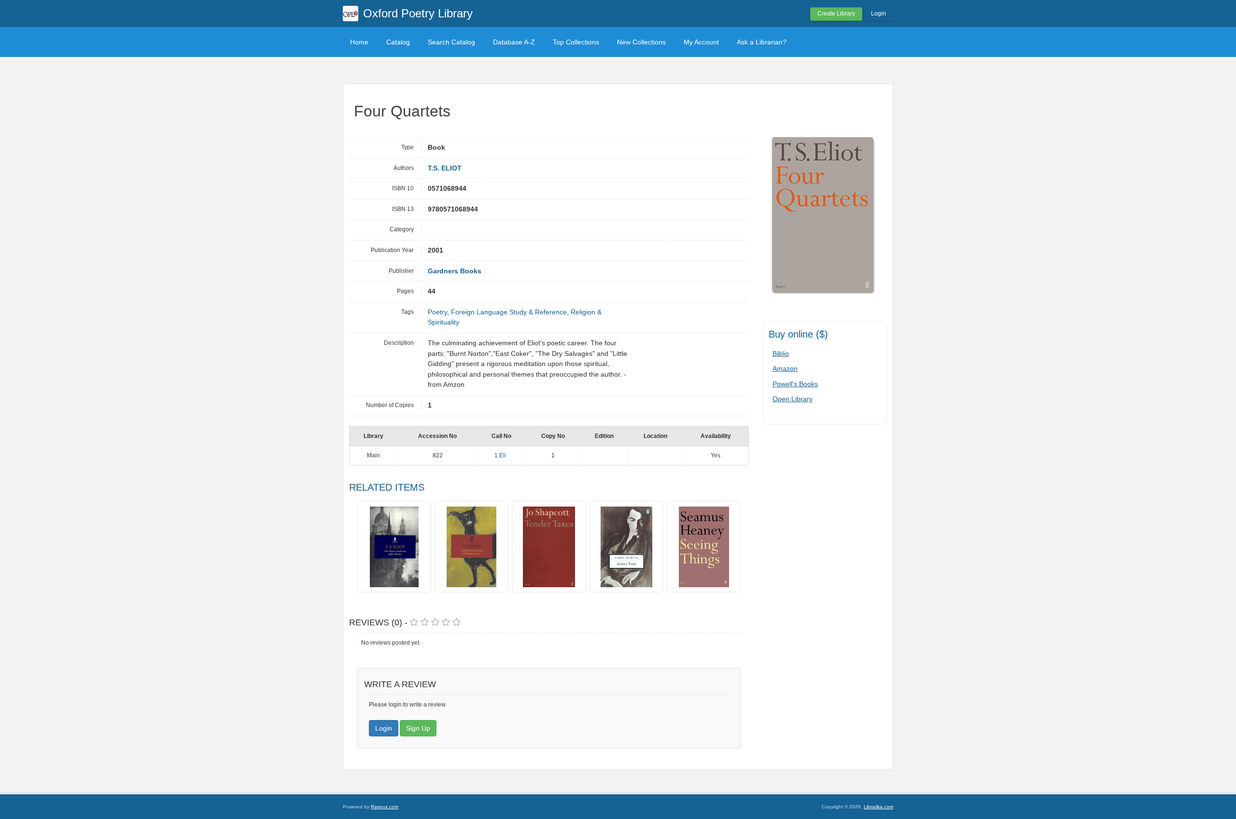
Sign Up (418, 728)
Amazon (785, 368)
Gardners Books (454, 271)
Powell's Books (795, 384)
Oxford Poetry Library (418, 13)
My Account (701, 42)
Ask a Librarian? (762, 42)
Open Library (792, 399)
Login (878, 13)
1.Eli (500, 455)
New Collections (641, 42)
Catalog (398, 42)
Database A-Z (514, 42)
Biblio (780, 353)
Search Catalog (451, 42)
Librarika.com (878, 806)
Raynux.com (384, 806)
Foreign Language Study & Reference (509, 312)
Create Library (836, 13)
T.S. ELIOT (445, 168)
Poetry (437, 312)
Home (359, 42)
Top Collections (576, 42)
